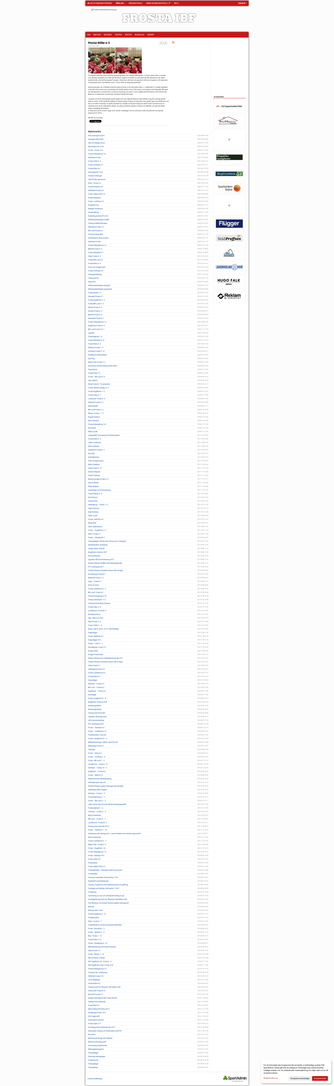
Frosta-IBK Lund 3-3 (95, 260)
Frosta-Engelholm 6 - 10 (97, 914)
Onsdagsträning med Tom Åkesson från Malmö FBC (107, 899)
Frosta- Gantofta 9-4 (95, 519)
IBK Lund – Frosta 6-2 (96, 687)
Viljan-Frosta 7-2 (94, 950)
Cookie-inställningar (94, 1079)
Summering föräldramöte (97, 1045)
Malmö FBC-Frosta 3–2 (96, 362)
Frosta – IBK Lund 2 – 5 (97, 801)
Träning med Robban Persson (99, 603)
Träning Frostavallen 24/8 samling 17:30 (103, 877)
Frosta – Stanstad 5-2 (96, 728)
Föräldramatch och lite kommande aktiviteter (105, 925)
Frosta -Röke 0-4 (94, 859)
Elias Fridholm (93, 483)
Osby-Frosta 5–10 (95, 468)
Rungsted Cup (93, 205)
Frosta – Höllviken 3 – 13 (97, 830)
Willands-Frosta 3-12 (96, 976)
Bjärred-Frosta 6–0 (95, 315)
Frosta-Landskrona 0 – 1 (97, 841)
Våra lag (119, 3)
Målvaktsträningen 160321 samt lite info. (103, 742)
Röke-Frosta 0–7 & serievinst (99, 384)
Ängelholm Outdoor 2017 (97, 552)
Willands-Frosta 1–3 (95, 347)
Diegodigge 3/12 (94, 640)
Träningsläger (93, 1053)
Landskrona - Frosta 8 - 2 (97, 823)
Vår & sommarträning (96, 720)
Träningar (91, 749)
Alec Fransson (93, 421)
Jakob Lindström (94, 442)
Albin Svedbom (94, 464)
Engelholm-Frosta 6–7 (96, 450)
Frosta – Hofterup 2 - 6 (96, 757)
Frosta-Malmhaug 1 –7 (96, 797)
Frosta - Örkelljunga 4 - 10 (97, 943)
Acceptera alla (320, 1078)
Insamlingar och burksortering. (99, 490)
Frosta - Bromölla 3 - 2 (96, 929)
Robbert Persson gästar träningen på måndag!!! (106, 786)
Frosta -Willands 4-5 (95, 636)
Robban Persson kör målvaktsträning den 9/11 (105, 658)
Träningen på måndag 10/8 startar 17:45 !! (103, 888)
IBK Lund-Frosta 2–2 (95, 410)
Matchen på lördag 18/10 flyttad (100, 1038)
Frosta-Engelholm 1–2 (96, 391)
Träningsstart (93, 1067)
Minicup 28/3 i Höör (95, 910)
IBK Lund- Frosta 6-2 (95, 592)
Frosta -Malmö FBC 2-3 (96, 194)
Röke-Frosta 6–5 (94, 622)
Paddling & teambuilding (97, 355)
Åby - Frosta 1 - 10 (95, 936)
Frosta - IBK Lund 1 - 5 (96, 760)
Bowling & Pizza (94, 614)
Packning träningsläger (96, 1056)
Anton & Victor (93, 585)
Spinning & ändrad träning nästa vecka (102, 366)
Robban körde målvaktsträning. (100, 779)
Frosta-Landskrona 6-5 (96, 673)
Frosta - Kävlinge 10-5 (96, 855)
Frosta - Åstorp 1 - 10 (96, 954)
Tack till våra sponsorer (96, 179)
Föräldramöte (93, 1060)
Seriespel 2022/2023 (95, 139)
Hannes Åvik (92, 501)
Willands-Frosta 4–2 (95, 402)
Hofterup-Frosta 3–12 (96, 351)
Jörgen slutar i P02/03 (96, 548)
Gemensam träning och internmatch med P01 (105, 1031)
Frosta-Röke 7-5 (94, 373)
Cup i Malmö (92, 380)
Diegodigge (92, 633)
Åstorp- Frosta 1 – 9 (95, 413)
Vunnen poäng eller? (95, 234)
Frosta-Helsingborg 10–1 (97, 424)
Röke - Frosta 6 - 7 (95, 921)
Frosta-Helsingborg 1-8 (97, 154)
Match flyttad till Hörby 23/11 (99, 1009)
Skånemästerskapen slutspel (99, 285)
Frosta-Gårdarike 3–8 (96, 340)
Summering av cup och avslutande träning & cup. (106, 896)
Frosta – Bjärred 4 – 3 (96, 932)
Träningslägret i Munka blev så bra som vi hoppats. (107, 541)
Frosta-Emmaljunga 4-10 (97, 596)
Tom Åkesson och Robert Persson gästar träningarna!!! (108, 903)
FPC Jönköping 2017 (96, 567)
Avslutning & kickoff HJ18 (98, 216)
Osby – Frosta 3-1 (95, 581)
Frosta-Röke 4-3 (99, 43)
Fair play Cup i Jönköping (97, 972)
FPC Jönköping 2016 (96, 724)
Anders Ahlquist (94, 472)
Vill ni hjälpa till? (94, 1016)
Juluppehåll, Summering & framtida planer (104, 435)
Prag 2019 (92, 282)
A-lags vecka (93, 651)
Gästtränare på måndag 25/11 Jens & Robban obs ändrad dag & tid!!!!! (114, 834)
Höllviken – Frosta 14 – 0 (97, 768)
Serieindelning (93, 212)
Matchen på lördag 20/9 (97, 1042)
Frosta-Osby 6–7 (94, 395)
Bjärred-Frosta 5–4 (95, 249)
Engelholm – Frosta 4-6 (97, 691)
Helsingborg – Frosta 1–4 (98, 505)
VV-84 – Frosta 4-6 (95, 150)
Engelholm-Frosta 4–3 (96, 326)
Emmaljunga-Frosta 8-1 (96, 574)
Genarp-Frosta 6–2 (95, 311)
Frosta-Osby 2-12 (94, 607)
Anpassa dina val (271, 1078)
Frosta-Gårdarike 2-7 (95, 252)
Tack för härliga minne (96, 143)
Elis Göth (91, 453)
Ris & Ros (91, 1034)
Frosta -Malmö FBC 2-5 (96, 866)
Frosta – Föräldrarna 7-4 (97, 731)
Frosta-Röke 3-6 (94, 168)
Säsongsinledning (95, 274)
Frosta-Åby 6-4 (93, 1005)
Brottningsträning (94, 709)
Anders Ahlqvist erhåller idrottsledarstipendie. (105, 563)
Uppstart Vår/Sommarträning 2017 (101, 559)
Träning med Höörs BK (96, 713)
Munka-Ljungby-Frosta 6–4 (98, 479)
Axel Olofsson (93, 512)
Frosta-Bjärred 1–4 (95, 337)
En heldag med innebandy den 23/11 (101, 1027)
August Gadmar (94, 417)
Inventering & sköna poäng (98, 238)
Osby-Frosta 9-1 (94, 665)
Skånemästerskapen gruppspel (100, 289)
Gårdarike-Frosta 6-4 (95, 190)
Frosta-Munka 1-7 (94, 293)
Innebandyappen (94, 198)
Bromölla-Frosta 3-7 (95, 994)
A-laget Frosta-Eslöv (95, 654)
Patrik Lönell (92, 516)
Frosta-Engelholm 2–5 (96, 300)
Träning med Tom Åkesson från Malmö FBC (104, 987)
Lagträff (91, 333)
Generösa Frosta (94, 241)
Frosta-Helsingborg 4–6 (97, 245)
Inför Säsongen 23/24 (96, 136)
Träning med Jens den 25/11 (98, 826)
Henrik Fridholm (94, 475)
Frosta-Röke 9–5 (94, 439)
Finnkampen (92, 863)
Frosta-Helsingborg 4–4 (97, 322)
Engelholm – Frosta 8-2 (97, 771)
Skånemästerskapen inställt (98, 220)
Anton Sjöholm (93, 446)
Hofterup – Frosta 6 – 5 (97, 812)
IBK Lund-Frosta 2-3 (95, 231)
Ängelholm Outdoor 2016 (97, 702)
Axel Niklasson (93, 457)
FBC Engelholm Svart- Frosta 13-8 (100, 965)
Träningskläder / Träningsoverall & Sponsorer (105, 870)
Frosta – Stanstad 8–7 (96, 537)
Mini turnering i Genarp (96, 958)
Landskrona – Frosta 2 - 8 (97, 764)
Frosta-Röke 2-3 (94, 676)
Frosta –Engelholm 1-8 (96, 848)
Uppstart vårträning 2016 (97, 717)
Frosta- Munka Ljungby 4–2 (98, 388)
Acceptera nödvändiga (300, 1078)
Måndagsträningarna (96, 1049)
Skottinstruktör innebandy (98, 545)
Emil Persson (93, 497)
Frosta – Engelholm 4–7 (97, 530)
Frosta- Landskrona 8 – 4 (97, 738)
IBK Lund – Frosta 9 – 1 (97, 819)
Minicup (91, 907)
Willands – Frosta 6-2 (96, 684)
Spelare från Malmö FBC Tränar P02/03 (102, 998)
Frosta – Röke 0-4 (95, 753)
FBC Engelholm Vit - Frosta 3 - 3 (99, 961)
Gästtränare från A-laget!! (97, 790)
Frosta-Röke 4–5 (94, 263)
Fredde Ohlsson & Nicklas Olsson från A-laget (105, 570)
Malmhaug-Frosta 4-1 (96, 746)
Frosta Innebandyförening (100, 3)
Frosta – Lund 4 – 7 (95, 643)
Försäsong (92, 892)
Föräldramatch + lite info (97, 735)
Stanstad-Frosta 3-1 (95, 296)
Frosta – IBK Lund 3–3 (96, 377)
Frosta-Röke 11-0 (94, 939)
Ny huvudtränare (94, 556)
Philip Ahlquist (93, 486)
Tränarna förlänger (95, 176)
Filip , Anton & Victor (95, 618)
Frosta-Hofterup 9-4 (95, 271)
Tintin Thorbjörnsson (96, 461)
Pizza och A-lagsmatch (96, 267)
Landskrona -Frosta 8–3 (97, 611)
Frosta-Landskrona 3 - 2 (97, 589)
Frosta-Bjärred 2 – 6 (95, 808)
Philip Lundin (93, 432)
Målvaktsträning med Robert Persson (102, 947)
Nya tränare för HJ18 (95, 146)
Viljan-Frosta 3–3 (94, 256)
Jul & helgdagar (94, 980)
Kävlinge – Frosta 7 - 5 (96, 793)
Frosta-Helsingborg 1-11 (97, 852)
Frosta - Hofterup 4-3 (96, 201)
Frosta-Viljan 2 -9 (94, 1024)
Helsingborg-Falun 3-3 (96, 669)
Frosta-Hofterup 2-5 (95, 165)
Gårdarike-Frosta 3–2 (96, 227)
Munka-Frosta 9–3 (95, 307)
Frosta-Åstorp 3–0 (95, 494)
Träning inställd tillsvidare (97, 223)
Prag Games (92, 369)
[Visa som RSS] (173, 43)
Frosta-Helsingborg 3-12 (97, 969)
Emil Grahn (92, 428)
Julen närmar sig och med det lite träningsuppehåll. (107, 804)
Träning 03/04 (93, 278)
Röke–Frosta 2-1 (94, 534)
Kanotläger (92, 695)
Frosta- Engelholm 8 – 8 (97, 698)
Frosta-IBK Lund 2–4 (95, 304)
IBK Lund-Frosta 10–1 (96, 329)
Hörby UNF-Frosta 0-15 (96, 991)
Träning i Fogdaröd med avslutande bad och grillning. (108, 885)
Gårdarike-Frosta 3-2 (95, 318)
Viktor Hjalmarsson (95, 527)
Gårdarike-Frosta (94, 157)
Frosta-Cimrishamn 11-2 (97, 600)
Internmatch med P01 (96, 1020)
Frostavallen (92, 874)
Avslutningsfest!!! (94, 706)
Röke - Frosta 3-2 (94, 183)
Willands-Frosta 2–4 (95, 578)
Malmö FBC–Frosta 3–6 (97, 844)
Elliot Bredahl (93, 406)
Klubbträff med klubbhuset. (98, 881)
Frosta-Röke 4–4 (94, 344)
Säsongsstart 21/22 (95, 172)
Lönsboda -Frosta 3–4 (96, 399)
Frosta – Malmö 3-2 (95, 775)
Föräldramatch (93, 918)
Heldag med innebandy (97, 1002)
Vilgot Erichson (93, 508)
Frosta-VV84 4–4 (94, 161)
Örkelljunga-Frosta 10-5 (97, 1013)
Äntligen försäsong (95, 209)
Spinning (91, 358)
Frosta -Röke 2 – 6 (95, 625)
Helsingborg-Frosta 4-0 (97, 782)
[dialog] (296, 1071)
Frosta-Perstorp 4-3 (95, 187)
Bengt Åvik (92, 523)
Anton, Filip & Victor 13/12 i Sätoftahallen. (103, 629)
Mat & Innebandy (94, 815)
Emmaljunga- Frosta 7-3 (97, 647)
